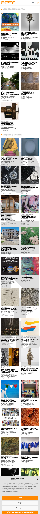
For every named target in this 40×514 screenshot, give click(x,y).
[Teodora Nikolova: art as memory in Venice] (30, 81)
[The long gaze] (30, 266)
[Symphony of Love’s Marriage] (10, 22)
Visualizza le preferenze (20, 508)
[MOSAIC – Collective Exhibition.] (10, 417)
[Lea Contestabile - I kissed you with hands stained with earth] (10, 327)
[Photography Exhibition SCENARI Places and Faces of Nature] (10, 236)
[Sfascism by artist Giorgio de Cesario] (10, 389)
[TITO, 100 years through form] (30, 147)
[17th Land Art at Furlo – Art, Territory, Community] (10, 81)
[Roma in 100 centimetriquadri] (30, 175)
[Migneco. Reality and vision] (10, 446)
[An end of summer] (10, 175)
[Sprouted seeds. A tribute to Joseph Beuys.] (30, 236)
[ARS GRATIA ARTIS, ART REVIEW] (30, 389)
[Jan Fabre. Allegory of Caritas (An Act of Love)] (30, 417)
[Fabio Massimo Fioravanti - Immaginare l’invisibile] (10, 204)
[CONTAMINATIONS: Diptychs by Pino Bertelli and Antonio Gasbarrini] (10, 357)
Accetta (20, 498)
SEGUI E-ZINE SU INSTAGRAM (21, 512)
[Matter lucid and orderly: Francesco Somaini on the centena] (30, 22)
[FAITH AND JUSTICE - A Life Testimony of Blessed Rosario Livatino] (30, 51)
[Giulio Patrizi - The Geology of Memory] (10, 297)
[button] (37, 479)
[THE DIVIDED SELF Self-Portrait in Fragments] (10, 51)
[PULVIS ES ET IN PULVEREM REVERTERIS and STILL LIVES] (10, 266)
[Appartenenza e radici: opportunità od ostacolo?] (30, 297)
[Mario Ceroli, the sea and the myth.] (30, 446)
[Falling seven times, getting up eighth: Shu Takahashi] (30, 327)
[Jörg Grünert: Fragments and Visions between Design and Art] (10, 111)
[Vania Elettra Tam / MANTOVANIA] (10, 147)
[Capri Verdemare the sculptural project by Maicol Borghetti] (30, 357)
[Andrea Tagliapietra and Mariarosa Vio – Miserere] (30, 204)
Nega (20, 503)
